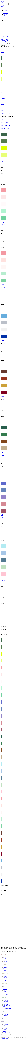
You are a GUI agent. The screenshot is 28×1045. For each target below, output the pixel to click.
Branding (5, 1000)
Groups (5, 977)
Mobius (3, 396)
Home (4, 990)
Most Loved (4, 122)
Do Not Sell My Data (5, 1038)
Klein (2, 340)
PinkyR (4, 40)
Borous (3, 452)
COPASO (5, 1018)
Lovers (5, 979)
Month (3, 113)
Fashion (5, 989)
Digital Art (5, 987)
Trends (5, 14)
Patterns (2, 86)
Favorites (2, 104)
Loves (2, 110)
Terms (4, 1029)
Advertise (5, 1024)
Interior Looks (6, 1003)
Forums (5, 976)
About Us (5, 1025)
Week (7, 113)
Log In (2, 1)
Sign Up (2, 2)
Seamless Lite (6, 1014)
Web (4, 993)
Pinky (2, 222)
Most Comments (5, 125)
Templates (3, 98)
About (3, 1021)
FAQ (4, 1031)
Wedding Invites (7, 1008)
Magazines (5, 1004)
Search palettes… (4, 3)
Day (9, 113)
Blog (4, 980)
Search (2, 5)
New (2, 119)
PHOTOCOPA (6, 1017)
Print (4, 991)
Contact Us (6, 1027)
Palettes (2, 52)
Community (6, 11)
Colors (2, 92)
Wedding (5, 994)
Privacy (5, 1028)
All (1, 113)
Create (2, 6)
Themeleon (6, 1015)
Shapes (5, 961)
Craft (4, 986)
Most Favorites (5, 128)
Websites (5, 1006)
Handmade (5, 1001)
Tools (4, 15)
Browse (5, 10)
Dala (2, 515)
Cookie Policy (6, 1032)
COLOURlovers (4, 8)
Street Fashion (6, 1005)
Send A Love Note (5, 36)
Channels (5, 13)
